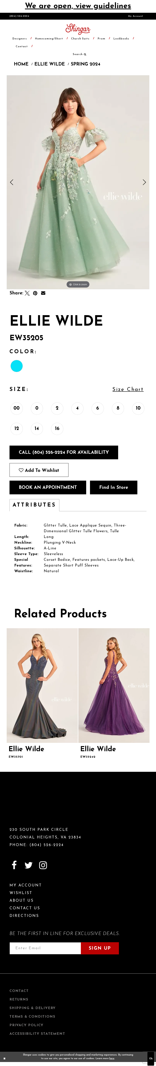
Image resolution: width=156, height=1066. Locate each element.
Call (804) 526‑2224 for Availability (64, 452)
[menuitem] (135, 16)
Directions (24, 916)
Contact (19, 991)
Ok (151, 1059)
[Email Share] (43, 293)
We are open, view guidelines (78, 6)
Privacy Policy (27, 1025)
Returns (19, 999)
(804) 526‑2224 (19, 16)
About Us (22, 901)
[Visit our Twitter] (28, 865)
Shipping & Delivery (33, 1008)
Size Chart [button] (128, 389)
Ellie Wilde (49, 64)
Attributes (34, 505)
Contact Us (25, 908)
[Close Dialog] (4, 1059)
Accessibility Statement (37, 1034)
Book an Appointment (48, 487)
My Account (135, 16)
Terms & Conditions (32, 1017)
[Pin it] (35, 293)
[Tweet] (27, 293)
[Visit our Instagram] (43, 865)
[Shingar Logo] (31, 806)
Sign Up (100, 948)
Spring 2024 (85, 64)
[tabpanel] (78, 182)
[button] (78, 54)
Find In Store (113, 487)
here (111, 1058)
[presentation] (42, 685)
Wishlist (21, 893)
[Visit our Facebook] (14, 865)
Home (21, 64)
